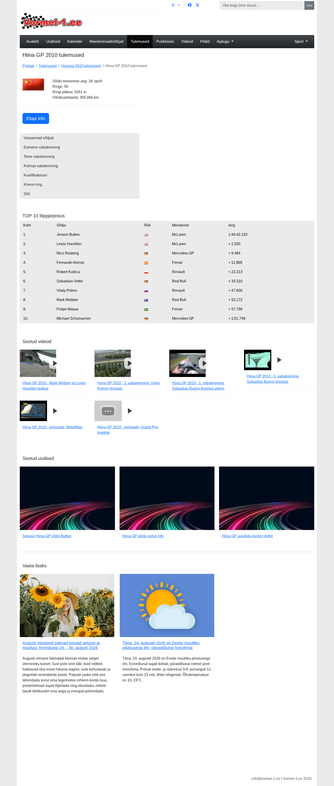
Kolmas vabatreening (41, 166)
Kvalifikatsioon (35, 175)
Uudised (53, 41)
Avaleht (32, 41)
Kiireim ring (33, 184)
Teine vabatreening (39, 156)
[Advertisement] (204, 22)
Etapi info (37, 118)
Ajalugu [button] (223, 41)
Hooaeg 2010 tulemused (81, 66)
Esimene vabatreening (42, 147)
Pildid (204, 41)
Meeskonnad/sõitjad (106, 41)
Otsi (309, 5)
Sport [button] (299, 41)
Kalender (74, 41)
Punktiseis (165, 41)
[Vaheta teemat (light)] (176, 5)
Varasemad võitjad (39, 138)
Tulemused (140, 41)
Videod (187, 41)
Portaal (28, 66)
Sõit (27, 194)
